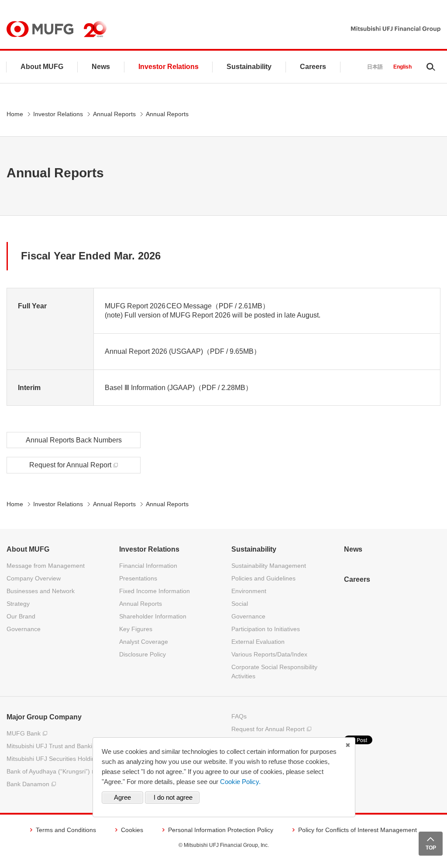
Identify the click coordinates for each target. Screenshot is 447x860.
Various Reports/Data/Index (269, 654)
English (402, 67)
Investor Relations (168, 66)
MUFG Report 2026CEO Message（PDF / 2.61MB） (187, 306)
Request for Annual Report (70, 465)
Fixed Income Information (154, 590)
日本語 (375, 67)
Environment (248, 590)
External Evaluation (258, 641)
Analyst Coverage (143, 641)
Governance (24, 628)
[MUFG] (40, 29)
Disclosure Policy (142, 654)
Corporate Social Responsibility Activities (274, 671)
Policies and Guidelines (263, 578)
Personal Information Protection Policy (220, 829)
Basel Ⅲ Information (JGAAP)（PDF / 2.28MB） (178, 387)
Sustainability (249, 66)
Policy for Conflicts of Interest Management (357, 829)
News (101, 66)
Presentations (138, 578)
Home (15, 114)
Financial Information (148, 565)
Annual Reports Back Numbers (74, 440)
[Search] (430, 67)
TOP (431, 848)
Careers (313, 66)
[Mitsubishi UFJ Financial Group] (395, 29)
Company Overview (34, 578)
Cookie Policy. (240, 781)
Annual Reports (114, 114)
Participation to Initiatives (265, 628)
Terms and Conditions (66, 829)
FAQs (239, 716)
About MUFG (42, 66)
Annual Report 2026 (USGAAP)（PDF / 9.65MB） (183, 351)
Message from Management (46, 565)
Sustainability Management (268, 565)
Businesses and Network (41, 590)
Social (239, 603)
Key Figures (135, 628)
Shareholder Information (152, 616)
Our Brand (21, 616)
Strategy (18, 603)
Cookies (132, 829)
